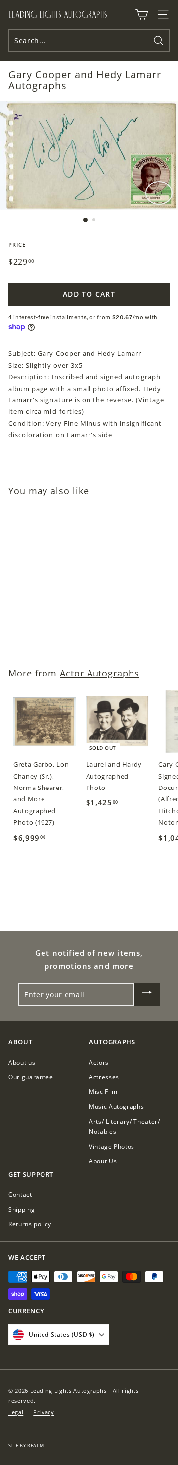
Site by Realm (26, 1445)
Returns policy (29, 1224)
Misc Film (103, 1091)
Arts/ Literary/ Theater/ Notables (124, 1126)
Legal (15, 1412)
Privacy (43, 1412)
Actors (99, 1062)
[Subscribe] (147, 994)
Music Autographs (116, 1106)
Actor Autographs (99, 673)
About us (21, 1062)
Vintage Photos (111, 1146)
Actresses (104, 1077)
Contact (20, 1194)
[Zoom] (159, 193)
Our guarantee (30, 1077)
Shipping (21, 1209)
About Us (103, 1161)
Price (17, 244)
